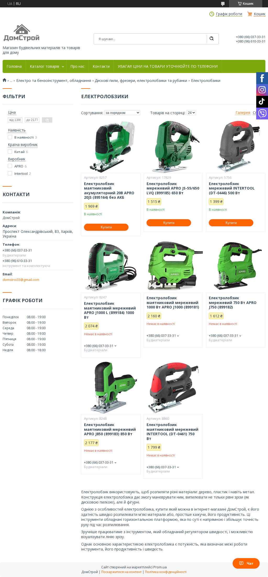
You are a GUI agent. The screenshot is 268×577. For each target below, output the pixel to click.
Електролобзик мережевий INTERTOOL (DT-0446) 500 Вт (232, 188)
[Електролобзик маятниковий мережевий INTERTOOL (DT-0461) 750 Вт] (173, 387)
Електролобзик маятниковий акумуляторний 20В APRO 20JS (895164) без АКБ (109, 190)
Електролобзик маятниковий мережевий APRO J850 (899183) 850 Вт (110, 429)
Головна (14, 66)
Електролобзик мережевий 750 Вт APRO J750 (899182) (232, 303)
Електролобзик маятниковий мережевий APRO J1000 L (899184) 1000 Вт (110, 310)
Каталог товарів (44, 66)
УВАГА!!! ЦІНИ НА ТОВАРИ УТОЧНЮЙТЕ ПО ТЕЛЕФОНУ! (168, 66)
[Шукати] (211, 39)
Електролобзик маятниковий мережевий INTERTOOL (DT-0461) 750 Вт (172, 431)
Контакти (101, 66)
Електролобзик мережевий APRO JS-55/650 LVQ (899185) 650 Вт (173, 188)
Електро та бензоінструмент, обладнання (53, 80)
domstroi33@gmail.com (21, 279)
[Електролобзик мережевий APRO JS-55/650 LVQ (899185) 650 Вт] (173, 146)
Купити (106, 227)
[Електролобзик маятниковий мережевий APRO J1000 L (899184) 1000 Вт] (111, 266)
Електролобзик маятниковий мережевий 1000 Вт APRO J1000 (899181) (173, 303)
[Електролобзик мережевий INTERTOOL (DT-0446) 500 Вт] (235, 146)
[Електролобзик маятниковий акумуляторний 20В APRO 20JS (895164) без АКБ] (111, 146)
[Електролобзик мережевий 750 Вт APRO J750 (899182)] (235, 266)
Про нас (77, 66)
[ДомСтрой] (22, 33)
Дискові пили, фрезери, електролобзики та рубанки (141, 80)
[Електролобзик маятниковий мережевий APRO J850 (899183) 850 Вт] (111, 387)
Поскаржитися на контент (121, 572)
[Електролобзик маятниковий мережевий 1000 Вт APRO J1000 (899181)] (173, 266)
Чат (250, 563)
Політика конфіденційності (166, 572)
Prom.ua (160, 567)
